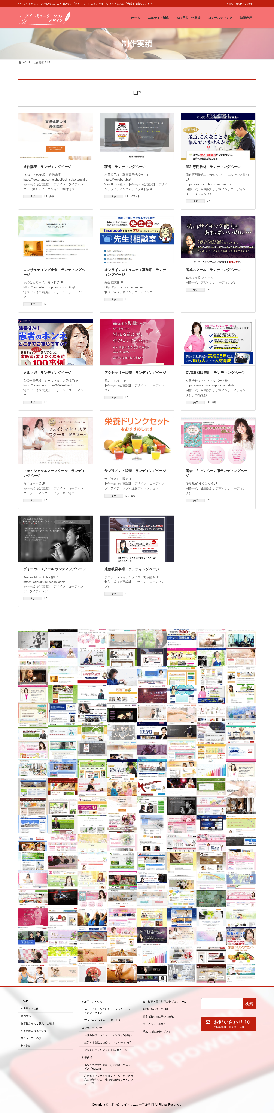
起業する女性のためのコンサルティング (107, 1042)
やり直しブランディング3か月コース (105, 1050)
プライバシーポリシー (155, 1024)
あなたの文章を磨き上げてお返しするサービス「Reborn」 (108, 1067)
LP (45, 196)
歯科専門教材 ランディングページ (213, 167)
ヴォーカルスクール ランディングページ (54, 569)
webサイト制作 (30, 1008)
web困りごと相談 (92, 1001)
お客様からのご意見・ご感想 (37, 1023)
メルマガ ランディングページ (47, 372)
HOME (24, 1001)
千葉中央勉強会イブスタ (157, 1031)
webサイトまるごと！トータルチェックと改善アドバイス (108, 1011)
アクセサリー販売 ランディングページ (135, 372)
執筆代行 (87, 1057)
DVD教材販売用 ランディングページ (215, 372)
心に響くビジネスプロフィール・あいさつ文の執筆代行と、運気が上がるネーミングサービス (108, 1080)
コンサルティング (92, 1027)
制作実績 (26, 1016)
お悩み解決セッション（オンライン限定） (108, 1035)
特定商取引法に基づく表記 (158, 1016)
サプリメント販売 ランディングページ (135, 471)
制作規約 (26, 1045)
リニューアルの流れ (32, 1038)
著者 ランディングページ (125, 167)
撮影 (51, 196)
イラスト (135, 196)
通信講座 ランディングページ (47, 167)
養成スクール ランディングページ (213, 270)
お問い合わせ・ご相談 (240, 3)
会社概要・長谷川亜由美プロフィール (164, 1001)
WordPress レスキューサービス (102, 1020)
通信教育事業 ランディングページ (131, 569)
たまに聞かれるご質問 (33, 1030)
